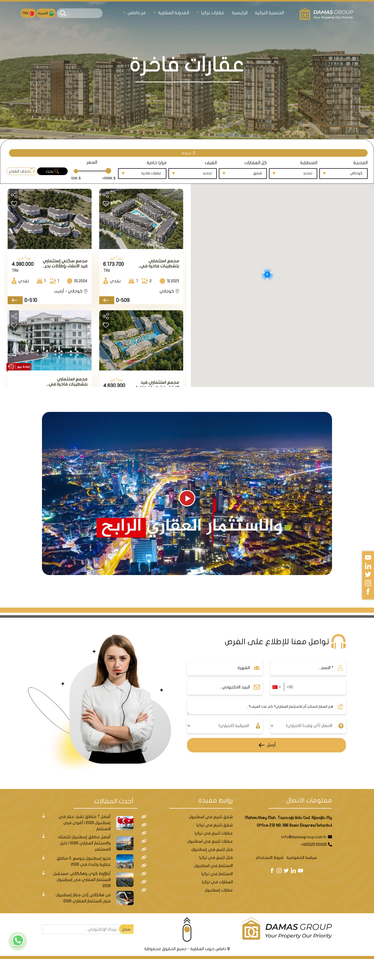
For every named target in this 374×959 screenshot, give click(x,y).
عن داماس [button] (136, 12)
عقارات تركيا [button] (212, 12)
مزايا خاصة (156, 162)
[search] (62, 13)
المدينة (360, 162)
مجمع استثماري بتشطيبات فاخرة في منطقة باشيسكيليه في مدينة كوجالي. (65, 382)
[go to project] (106, 300)
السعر (92, 162)
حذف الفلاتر (19, 171)
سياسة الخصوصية (301, 858)
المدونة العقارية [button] (173, 12)
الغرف (211, 162)
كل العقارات (255, 162)
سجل (126, 929)
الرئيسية (240, 12)
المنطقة (308, 162)
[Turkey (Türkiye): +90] (276, 687)
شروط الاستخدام (269, 858)
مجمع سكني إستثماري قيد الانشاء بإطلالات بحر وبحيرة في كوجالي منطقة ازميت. (65, 264)
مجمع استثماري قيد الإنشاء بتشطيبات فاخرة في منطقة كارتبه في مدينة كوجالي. (157, 385)
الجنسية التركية (269, 12)
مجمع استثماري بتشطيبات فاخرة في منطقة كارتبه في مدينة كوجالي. (156, 264)
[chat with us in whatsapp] (17, 941)
